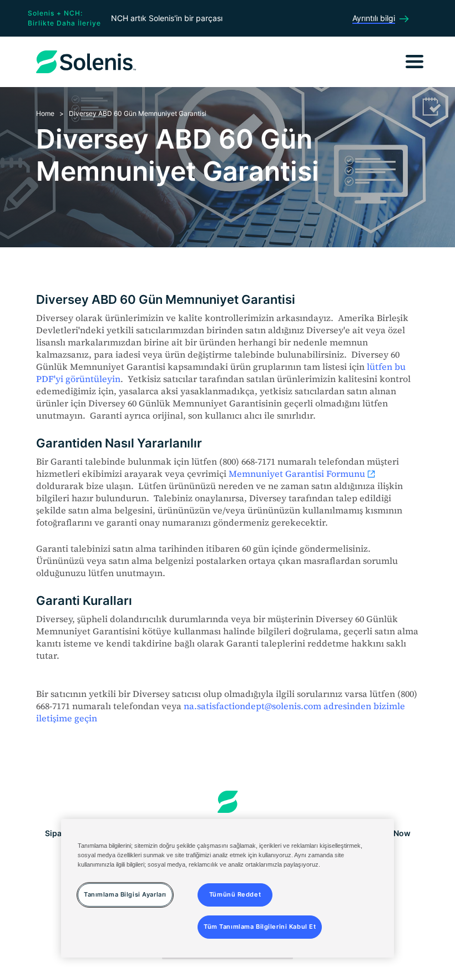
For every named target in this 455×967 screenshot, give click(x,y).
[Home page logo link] (228, 802)
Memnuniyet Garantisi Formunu (297, 473)
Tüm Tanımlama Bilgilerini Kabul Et (260, 926)
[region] (227, 888)
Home (45, 113)
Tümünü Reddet (235, 894)
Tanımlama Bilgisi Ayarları (125, 894)
